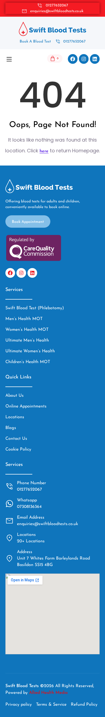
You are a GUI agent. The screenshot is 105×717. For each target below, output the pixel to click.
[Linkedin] (95, 59)
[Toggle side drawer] (9, 59)
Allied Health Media (48, 693)
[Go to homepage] (52, 29)
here (44, 151)
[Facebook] (73, 59)
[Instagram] (84, 59)
